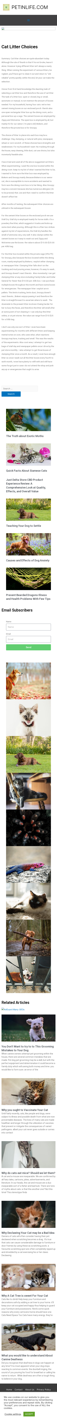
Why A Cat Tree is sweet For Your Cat (25, 1295)
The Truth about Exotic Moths (25, 436)
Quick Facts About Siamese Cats (26, 470)
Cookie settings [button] (13, 1414)
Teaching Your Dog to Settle (23, 525)
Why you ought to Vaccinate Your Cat (25, 1110)
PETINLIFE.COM (30, 7)
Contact (18, 1389)
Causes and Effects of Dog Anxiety (27, 560)
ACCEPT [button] (29, 1414)
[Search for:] (20, 388)
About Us (29, 1389)
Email (8, 634)
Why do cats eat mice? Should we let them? (28, 1173)
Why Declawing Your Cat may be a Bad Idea (28, 1232)
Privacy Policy (44, 1389)
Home (9, 1389)
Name (8, 621)
